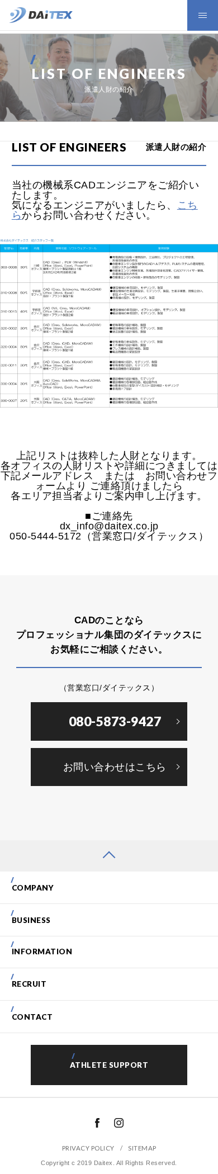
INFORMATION (42, 951)
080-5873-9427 (115, 721)
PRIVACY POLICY (88, 1148)
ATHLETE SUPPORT (109, 1065)
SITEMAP (142, 1148)
